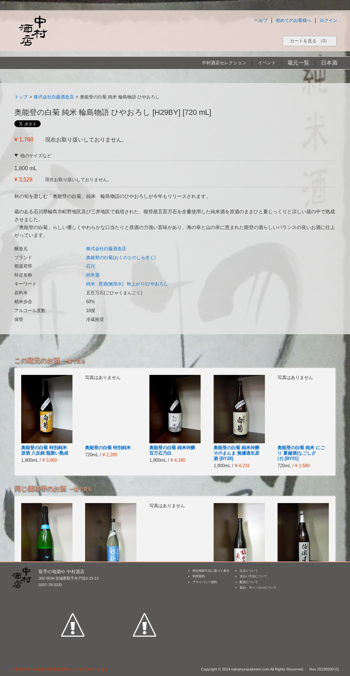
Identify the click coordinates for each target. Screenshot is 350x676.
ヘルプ (261, 20)
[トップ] (33, 30)
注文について (249, 570)
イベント (267, 62)
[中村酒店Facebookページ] (73, 593)
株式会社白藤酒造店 (54, 96)
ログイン (328, 20)
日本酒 (329, 63)
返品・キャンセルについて (258, 587)
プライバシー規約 (204, 582)
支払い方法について (253, 576)
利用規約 (198, 576)
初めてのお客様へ (293, 20)
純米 (90, 283)
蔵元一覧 (298, 63)
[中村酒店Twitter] (144, 593)
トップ (21, 96)
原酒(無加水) (110, 283)
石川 (90, 266)
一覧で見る (74, 361)
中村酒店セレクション (224, 62)
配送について (249, 582)
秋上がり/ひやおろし (147, 283)
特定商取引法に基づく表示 (210, 570)
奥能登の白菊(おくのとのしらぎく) (121, 257)
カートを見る (309, 40)
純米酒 (92, 275)
